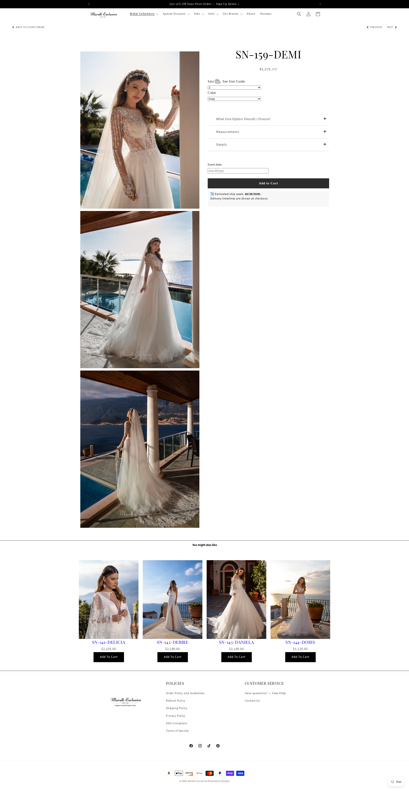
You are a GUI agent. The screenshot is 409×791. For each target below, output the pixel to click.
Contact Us (252, 701)
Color (212, 93)
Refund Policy (175, 701)
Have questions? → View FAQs (265, 693)
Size (226, 81)
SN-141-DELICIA (108, 642)
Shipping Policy (176, 708)
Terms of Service (177, 731)
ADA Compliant (176, 723)
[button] (143, 13)
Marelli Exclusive (197, 781)
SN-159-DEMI (268, 54)
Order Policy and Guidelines (185, 693)
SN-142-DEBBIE (173, 642)
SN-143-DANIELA (236, 642)
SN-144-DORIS (300, 642)
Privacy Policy (175, 716)
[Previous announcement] (89, 4)
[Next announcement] (320, 4)
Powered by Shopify (219, 781)
